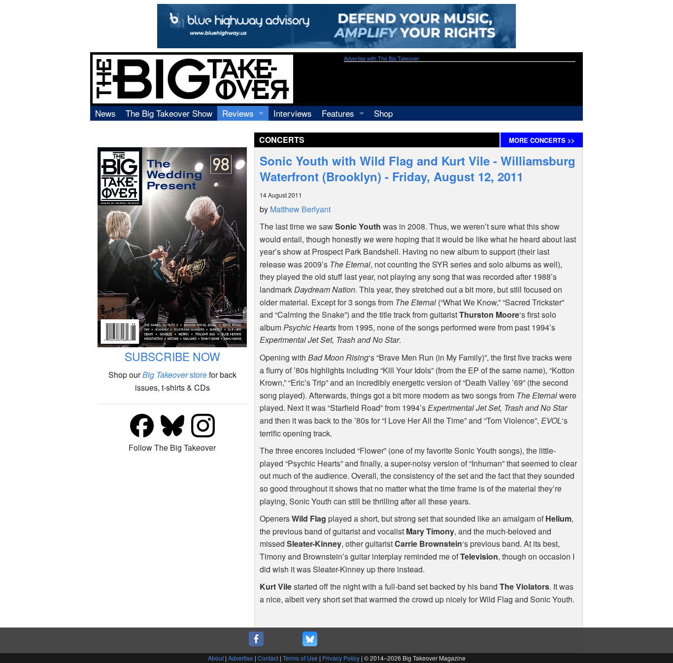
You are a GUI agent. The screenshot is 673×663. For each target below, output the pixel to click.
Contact (268, 658)
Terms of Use (300, 658)
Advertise (240, 658)
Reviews (238, 113)
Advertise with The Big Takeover (381, 58)
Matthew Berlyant (300, 209)
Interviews (292, 113)
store (174, 374)
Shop (383, 113)
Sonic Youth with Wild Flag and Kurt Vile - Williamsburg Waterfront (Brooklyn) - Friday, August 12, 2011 (417, 168)
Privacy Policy (341, 658)
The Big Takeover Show (169, 113)
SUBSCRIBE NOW (172, 356)
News (105, 113)
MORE (541, 140)
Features (338, 113)
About (216, 658)
